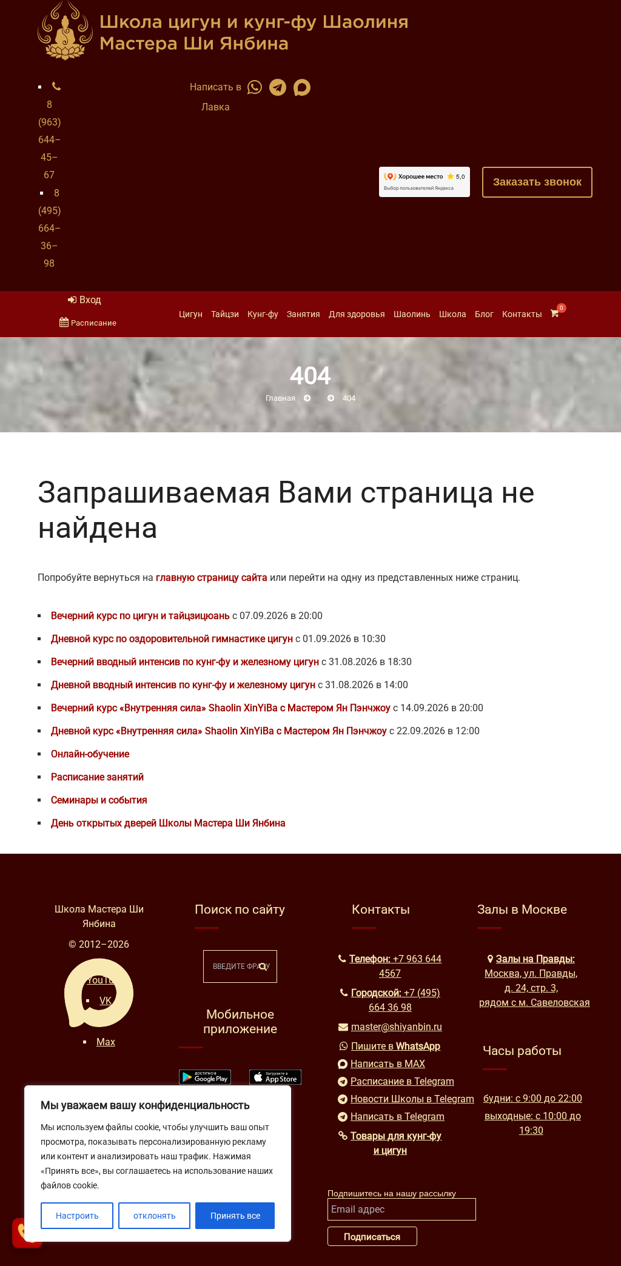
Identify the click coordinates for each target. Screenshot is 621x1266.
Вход (90, 300)
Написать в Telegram (397, 1116)
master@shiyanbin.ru (396, 1027)
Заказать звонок (537, 182)
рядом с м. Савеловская (534, 1002)
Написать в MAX (388, 1064)
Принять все (235, 1216)
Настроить (77, 1216)
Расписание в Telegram (397, 1081)
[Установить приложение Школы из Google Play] (205, 1081)
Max (105, 1042)
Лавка (215, 107)
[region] (157, 1163)
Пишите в (395, 1046)
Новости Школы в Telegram (397, 1099)
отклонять (154, 1216)
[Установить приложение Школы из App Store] (275, 1081)
